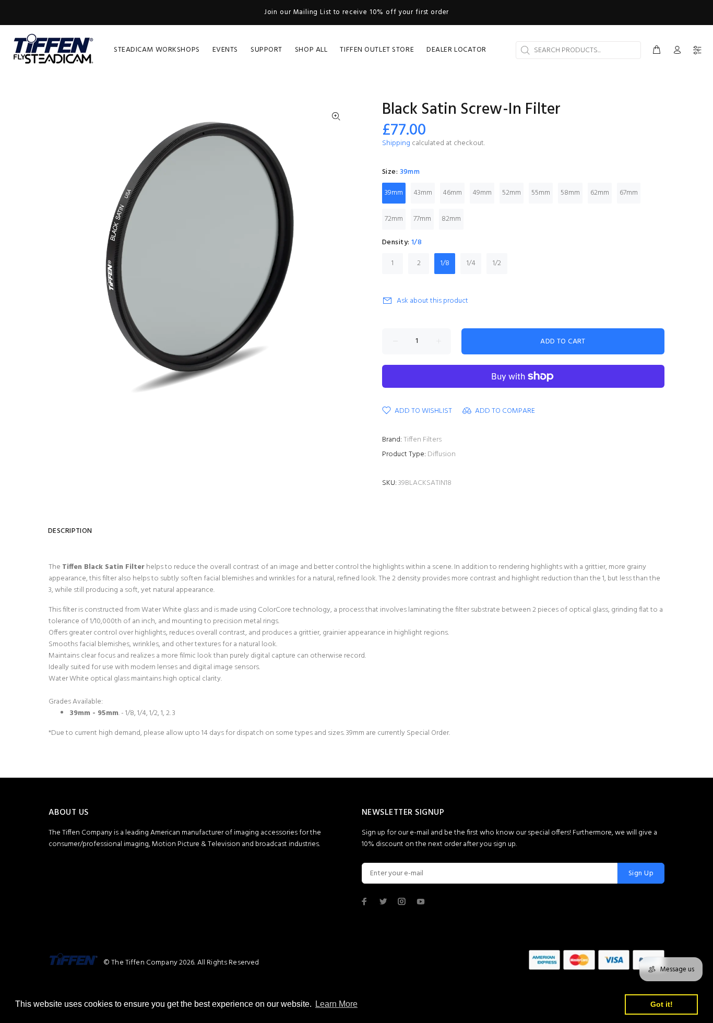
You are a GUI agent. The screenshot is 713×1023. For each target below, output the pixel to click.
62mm (599, 193)
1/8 (445, 263)
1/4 (471, 263)
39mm (394, 193)
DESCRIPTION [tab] (70, 531)
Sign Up (640, 873)
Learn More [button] (336, 1004)
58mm (570, 193)
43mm (422, 193)
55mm (540, 193)
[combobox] (578, 50)
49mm (482, 193)
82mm (451, 219)
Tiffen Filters (422, 440)
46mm (452, 193)
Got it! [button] (661, 1004)
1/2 (497, 263)
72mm (394, 219)
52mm (511, 193)
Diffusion (441, 454)
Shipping (396, 143)
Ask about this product (432, 301)
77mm (422, 219)
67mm (629, 193)
